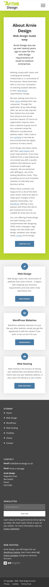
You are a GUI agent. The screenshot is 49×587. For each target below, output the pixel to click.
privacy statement (11, 529)
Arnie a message (17, 468)
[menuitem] (41, 5)
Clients (9, 438)
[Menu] (41, 5)
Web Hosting (12, 428)
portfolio (17, 137)
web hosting (24, 151)
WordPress (15, 204)
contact (19, 235)
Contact (9, 443)
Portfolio (10, 433)
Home (9, 413)
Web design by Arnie (27, 581)
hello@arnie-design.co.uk (21, 463)
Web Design (11, 418)
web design (22, 90)
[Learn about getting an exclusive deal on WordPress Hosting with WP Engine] (12, 564)
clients (17, 101)
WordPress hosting (12, 552)
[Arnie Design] (20, 5)
